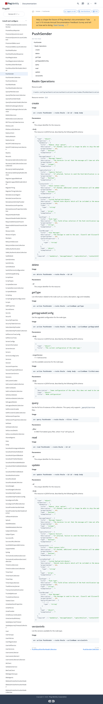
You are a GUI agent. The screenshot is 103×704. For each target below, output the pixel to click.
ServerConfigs (10, 341)
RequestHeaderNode (13, 215)
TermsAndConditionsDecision (16, 556)
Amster (38, 11)
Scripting (9, 295)
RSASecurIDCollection (13, 129)
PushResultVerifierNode (14, 65)
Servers (8, 352)
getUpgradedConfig (42, 61)
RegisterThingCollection (14, 191)
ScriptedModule (11, 291)
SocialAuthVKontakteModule (15, 462)
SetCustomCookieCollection (15, 384)
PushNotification (11, 50)
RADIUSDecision (11, 115)
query (37, 65)
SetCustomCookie (11, 381)
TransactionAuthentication (15, 590)
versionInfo (39, 76)
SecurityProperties (12, 320)
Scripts (8, 302)
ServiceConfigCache (12, 356)
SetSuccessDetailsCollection (15, 434)
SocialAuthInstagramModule (15, 448)
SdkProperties (10, 306)
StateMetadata (10, 524)
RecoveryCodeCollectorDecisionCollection (16, 165)
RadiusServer (10, 140)
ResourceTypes (11, 235)
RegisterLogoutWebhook (14, 178)
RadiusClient (10, 133)
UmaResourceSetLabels (13, 615)
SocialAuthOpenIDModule (14, 455)
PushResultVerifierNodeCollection (16, 69)
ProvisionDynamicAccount (14, 34)
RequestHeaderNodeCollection (16, 218)
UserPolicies (10, 638)
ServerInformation (12, 345)
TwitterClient (10, 601)
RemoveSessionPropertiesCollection (16, 210)
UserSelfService (11, 645)
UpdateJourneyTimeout (13, 622)
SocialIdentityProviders (13, 493)
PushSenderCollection (13, 77)
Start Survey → (60, 25)
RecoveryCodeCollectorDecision (16, 160)
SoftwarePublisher (12, 516)
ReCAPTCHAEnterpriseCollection (16, 148)
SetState (8, 423)
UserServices (10, 649)
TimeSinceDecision (12, 565)
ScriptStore (9, 277)
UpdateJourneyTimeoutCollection (16, 627)
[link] (12, 3)
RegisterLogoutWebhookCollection (16, 183)
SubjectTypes (10, 534)
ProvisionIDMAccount (13, 43)
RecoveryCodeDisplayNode (15, 169)
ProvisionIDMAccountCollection (16, 47)
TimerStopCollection (12, 583)
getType (38, 57)
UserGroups (10, 635)
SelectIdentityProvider (13, 327)
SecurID (8, 316)
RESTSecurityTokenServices (15, 122)
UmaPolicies (10, 608)
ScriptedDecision (11, 284)
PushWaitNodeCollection (14, 88)
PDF (96, 11)
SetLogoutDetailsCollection (15, 405)
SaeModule (9, 256)
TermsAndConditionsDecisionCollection (16, 560)
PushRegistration (11, 57)
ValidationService (11, 667)
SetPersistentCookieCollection (16, 413)
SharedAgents (10, 437)
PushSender (10, 74)
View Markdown (85, 11)
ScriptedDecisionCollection (15, 288)
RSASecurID (9, 126)
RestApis (8, 238)
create (37, 50)
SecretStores (10, 309)
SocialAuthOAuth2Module (14, 452)
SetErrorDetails (11, 388)
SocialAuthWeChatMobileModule (16, 467)
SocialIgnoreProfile (12, 500)
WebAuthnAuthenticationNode (16, 681)
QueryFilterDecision (12, 92)
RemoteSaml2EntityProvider (15, 202)
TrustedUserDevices (12, 597)
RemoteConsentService (13, 198)
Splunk (8, 520)
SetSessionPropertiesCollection (16, 420)
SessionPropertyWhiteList (14, 370)
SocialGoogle (10, 486)
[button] (89, 4)
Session (8, 363)
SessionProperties (12, 366)
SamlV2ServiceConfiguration (15, 270)
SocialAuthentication (13, 475)
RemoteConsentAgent (13, 195)
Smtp (7, 445)
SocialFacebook (11, 479)
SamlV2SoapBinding (12, 274)
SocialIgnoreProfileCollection (15, 504)
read (36, 68)
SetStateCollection (12, 427)
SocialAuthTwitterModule (14, 459)
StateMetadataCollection (14, 527)
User (7, 631)
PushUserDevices (11, 81)
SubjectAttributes (11, 531)
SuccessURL (10, 538)
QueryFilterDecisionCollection (16, 95)
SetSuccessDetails (12, 430)
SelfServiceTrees (11, 338)
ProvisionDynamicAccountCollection (16, 39)
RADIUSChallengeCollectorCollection (16, 110)
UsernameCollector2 (12, 656)
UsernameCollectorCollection (15, 660)
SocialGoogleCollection (13, 490)
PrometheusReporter (13, 30)
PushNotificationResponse (14, 54)
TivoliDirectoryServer (13, 586)
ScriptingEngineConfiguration (15, 299)
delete (37, 53)
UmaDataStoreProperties (14, 604)
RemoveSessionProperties (14, 205)
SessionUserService (12, 373)
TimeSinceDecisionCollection (15, 568)
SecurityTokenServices (13, 324)
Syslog (8, 552)
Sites (7, 441)
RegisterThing (10, 188)
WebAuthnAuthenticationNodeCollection (16, 691)
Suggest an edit (71, 11)
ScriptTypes (9, 281)
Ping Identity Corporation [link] (58, 697)
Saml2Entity (10, 263)
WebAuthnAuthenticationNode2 (16, 686)
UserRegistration (11, 642)
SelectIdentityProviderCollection (16, 331)
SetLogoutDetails (11, 402)
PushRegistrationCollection (15, 61)
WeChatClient (10, 670)
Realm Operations (40, 46)
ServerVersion (10, 348)
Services (8, 359)
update (37, 72)
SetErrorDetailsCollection (14, 391)
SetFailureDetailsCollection (15, 398)
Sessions (8, 377)
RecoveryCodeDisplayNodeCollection (16, 174)
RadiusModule (10, 136)
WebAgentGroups (12, 674)
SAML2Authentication (13, 249)
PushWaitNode (11, 84)
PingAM (6, 8)
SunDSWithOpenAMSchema (15, 545)
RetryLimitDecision (12, 242)
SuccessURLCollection (13, 541)
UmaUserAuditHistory (13, 618)
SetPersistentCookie (12, 409)
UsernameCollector (12, 652)
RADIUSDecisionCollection (14, 119)
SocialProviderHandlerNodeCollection (16, 512)
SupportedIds (10, 549)
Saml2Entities (10, 259)
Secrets (8, 313)
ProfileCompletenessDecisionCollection (16, 26)
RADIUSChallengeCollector (14, 106)
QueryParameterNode (13, 99)
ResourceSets (10, 231)
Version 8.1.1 (13, 14)
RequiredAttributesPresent (15, 222)
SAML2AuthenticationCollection (16, 252)
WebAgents (9, 677)
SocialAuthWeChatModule (14, 472)
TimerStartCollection (12, 576)
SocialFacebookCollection (14, 482)
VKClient (8, 663)
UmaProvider (10, 611)
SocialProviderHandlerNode (15, 507)
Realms (8, 153)
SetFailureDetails (11, 395)
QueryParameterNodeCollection (16, 102)
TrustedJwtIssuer (11, 593)
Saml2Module (10, 267)
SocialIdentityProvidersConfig (15, 497)
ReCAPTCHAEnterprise (13, 144)
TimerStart (9, 572)
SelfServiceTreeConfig (13, 334)
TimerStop (9, 579)
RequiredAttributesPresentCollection (16, 226)
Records (8, 156)
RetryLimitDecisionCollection (15, 245)
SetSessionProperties (13, 416)
